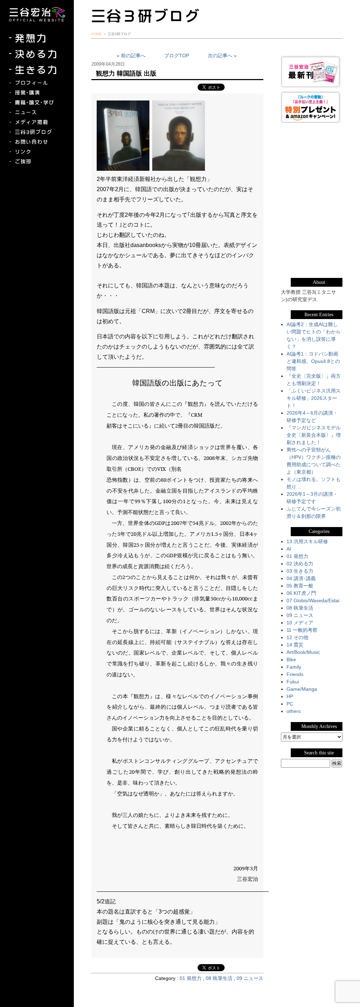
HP (290, 696)
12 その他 (297, 637)
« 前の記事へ (131, 55)
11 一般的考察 (302, 630)
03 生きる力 (300, 571)
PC (290, 704)
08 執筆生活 (219, 978)
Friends (295, 674)
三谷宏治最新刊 (311, 71)
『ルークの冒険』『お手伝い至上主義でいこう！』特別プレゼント (311, 107)
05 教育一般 (300, 586)
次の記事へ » (222, 55)
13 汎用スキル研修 (307, 541)
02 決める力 (300, 563)
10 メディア (300, 622)
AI (289, 549)
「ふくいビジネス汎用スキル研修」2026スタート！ (314, 398)
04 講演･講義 (301, 578)
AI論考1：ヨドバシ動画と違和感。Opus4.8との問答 (313, 361)
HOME (96, 34)
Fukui (293, 681)
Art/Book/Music (303, 652)
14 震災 (295, 645)
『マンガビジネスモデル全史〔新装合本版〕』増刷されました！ (314, 435)
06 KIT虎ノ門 (301, 593)
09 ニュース (250, 978)
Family (294, 667)
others (294, 711)
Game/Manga (302, 689)
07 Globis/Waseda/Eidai (313, 600)
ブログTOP (176, 55)
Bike (291, 659)
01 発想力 (190, 978)
